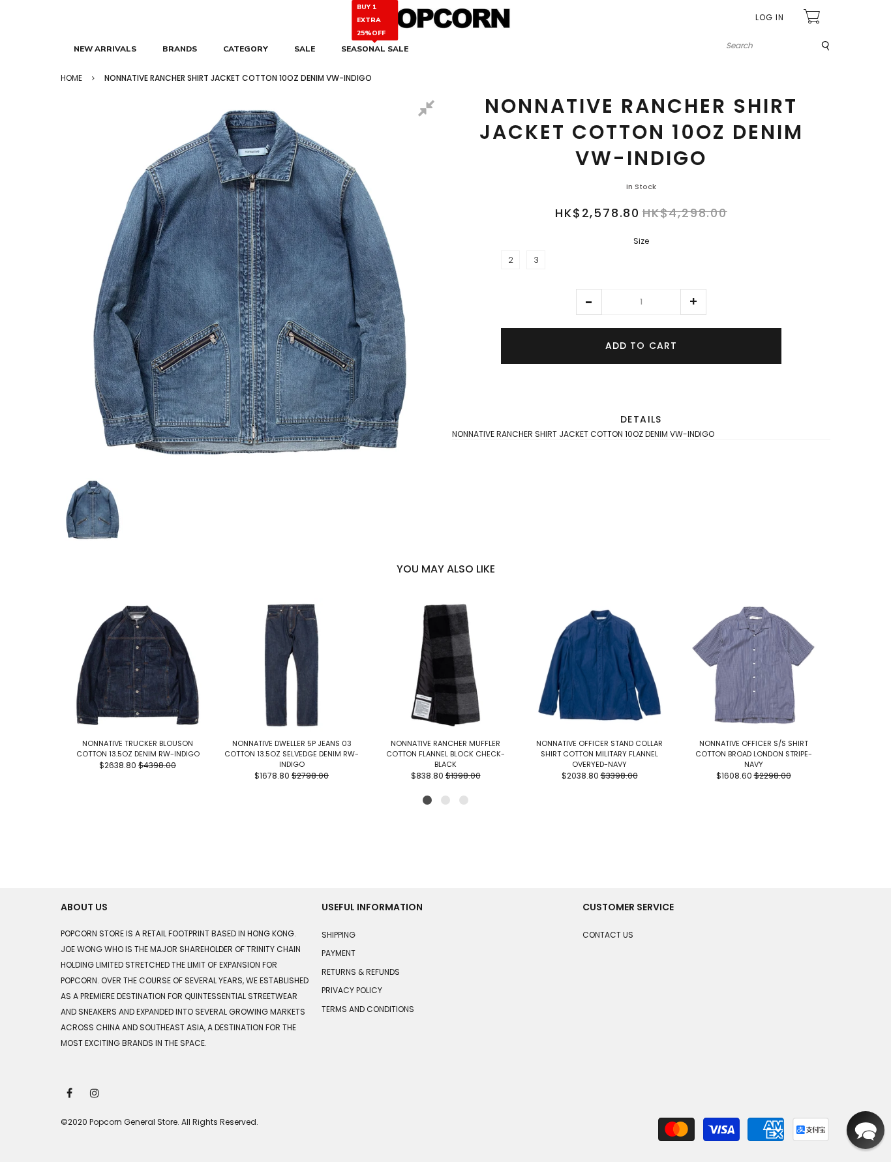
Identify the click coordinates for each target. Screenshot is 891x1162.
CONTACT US (607, 934)
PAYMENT (338, 953)
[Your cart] (813, 18)
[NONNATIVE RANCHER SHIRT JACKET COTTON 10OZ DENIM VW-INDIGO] (93, 510)
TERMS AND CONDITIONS (368, 1009)
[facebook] (70, 1092)
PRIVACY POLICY (352, 990)
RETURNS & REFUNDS (361, 971)
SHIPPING (338, 934)
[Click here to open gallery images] (428, 110)
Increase (693, 302)
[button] (589, 302)
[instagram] (95, 1092)
